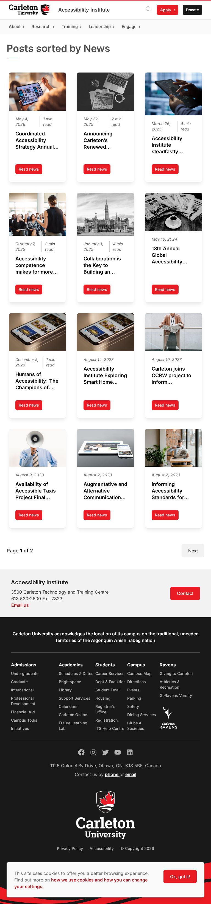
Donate (192, 9)
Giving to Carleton (176, 673)
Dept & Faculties (110, 681)
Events (133, 690)
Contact (185, 593)
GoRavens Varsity (176, 695)
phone (112, 774)
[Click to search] (148, 10)
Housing (102, 698)
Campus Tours (24, 720)
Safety (133, 706)
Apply (165, 9)
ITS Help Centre (109, 728)
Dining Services (141, 714)
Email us (20, 605)
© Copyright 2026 (137, 848)
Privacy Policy (70, 848)
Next (193, 550)
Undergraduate (24, 673)
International (22, 690)
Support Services (74, 698)
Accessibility (102, 848)
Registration (106, 720)
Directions (136, 681)
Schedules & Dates (76, 673)
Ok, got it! (180, 876)
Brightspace (70, 681)
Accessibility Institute (84, 10)
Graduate (19, 681)
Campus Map (139, 673)
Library (65, 690)
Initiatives (20, 728)
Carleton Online (73, 714)
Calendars (68, 706)
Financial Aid (23, 712)
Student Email (108, 690)
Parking (134, 698)
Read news (30, 170)
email (130, 774)
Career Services (109, 673)
